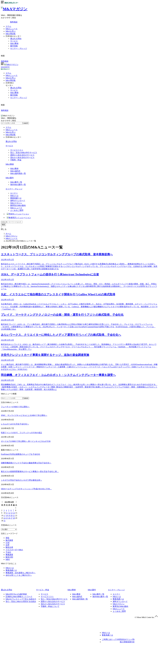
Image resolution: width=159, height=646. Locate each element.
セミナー (14, 193)
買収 (7, 538)
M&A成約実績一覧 (18, 173)
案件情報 (14, 46)
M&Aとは (14, 196)
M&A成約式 (15, 171)
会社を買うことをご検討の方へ (19, 575)
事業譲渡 (9, 555)
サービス (14, 41)
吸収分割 (9, 557)
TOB (7, 543)
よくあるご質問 (16, 210)
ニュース (11, 75)
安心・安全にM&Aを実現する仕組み (21, 601)
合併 (7, 545)
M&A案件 (10, 178)
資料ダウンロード (17, 201)
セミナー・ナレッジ (18, 48)
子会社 (8, 552)
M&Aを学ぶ (11, 31)
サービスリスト (16, 150)
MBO (8, 559)
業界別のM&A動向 (18, 205)
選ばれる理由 (15, 39)
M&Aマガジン (16, 203)
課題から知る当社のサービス (22, 155)
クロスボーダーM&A (14, 550)
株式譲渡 (9, 540)
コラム (8, 26)
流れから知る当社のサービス (22, 157)
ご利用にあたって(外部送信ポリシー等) (118, 639)
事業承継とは (15, 198)
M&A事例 (14, 43)
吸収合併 (9, 547)
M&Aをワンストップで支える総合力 (21, 599)
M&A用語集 (11, 34)
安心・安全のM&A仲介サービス (23, 153)
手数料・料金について (50, 606)
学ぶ (11, 78)
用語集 (11, 80)
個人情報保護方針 (127, 642)
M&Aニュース (11, 29)
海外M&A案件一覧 (18, 185)
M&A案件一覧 (16, 182)
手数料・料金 (15, 160)
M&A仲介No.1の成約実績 (16, 594)
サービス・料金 (42, 590)
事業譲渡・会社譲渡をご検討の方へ (20, 573)
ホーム (8, 234)
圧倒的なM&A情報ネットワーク (19, 597)
